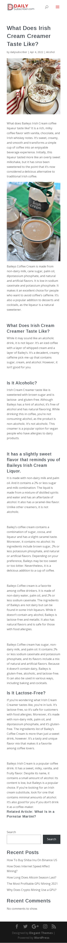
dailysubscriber (18, 52)
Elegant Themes (41, 933)
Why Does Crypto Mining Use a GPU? (31, 890)
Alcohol (50, 52)
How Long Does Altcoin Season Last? (31, 877)
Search (11, 832)
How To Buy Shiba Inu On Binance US (32, 860)
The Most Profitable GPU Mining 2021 (32, 884)
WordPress (41, 938)
